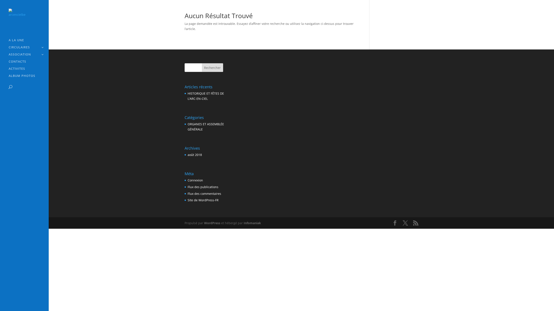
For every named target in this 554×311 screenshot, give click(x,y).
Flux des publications (203, 187)
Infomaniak (252, 223)
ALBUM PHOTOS (22, 76)
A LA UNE (16, 40)
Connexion (195, 180)
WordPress (212, 223)
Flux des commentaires (204, 194)
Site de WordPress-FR (203, 200)
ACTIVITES (17, 69)
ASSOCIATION (20, 54)
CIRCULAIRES (19, 47)
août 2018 (195, 155)
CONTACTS (17, 61)
